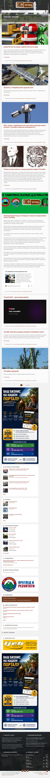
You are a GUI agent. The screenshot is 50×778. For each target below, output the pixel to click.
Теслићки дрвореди (11, 371)
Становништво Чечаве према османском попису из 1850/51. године (18, 610)
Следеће (28, 385)
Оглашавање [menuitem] (41, 774)
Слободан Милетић (18, 60)
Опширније (6, 57)
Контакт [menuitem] (46, 774)
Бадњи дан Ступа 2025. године (15, 540)
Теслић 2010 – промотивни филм (16, 297)
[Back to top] (47, 771)
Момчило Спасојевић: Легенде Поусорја (12, 613)
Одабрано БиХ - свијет (40, 142)
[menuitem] (20, 598)
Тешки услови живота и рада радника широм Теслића (24, 169)
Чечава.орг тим (14, 562)
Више (4, 494)
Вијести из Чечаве (28, 291)
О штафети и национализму (15, 514)
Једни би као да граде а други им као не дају (21, 47)
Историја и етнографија (31, 188)
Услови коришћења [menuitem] (38, 772)
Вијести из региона (31, 98)
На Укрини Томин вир (39, 746)
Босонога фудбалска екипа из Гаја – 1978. (18, 488)
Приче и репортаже (32, 326)
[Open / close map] (47, 11)
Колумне (30, 60)
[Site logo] (25, 5)
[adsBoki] (20, 645)
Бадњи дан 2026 (12, 527)
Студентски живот (13, 501)
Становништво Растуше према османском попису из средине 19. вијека (19, 607)
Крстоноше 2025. (12, 534)
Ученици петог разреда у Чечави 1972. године (19, 481)
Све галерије (6, 553)
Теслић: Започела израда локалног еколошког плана (24, 332)
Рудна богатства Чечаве (8, 616)
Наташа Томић (16, 291)
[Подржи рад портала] (12, 628)
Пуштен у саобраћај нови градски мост (18, 87)
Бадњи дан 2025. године (14, 547)
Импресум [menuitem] (46, 772)
